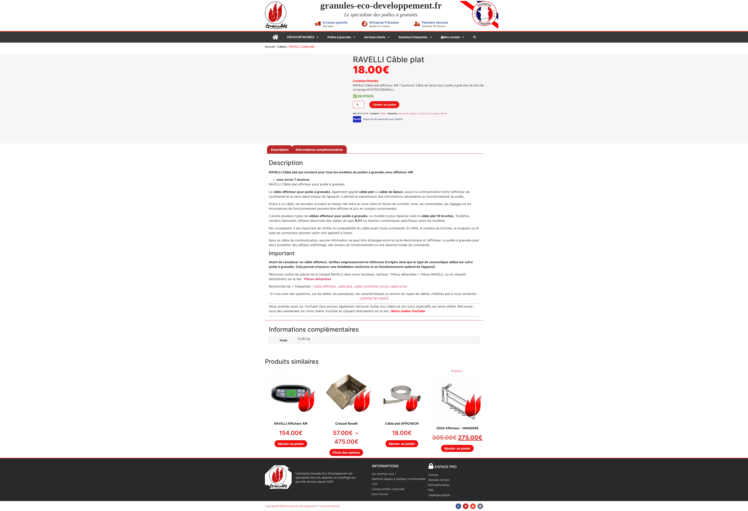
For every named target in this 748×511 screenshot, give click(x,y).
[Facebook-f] (458, 506)
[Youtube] (465, 506)
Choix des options (346, 452)
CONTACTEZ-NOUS (374, 298)
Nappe (436, 113)
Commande (403, 113)
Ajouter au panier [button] (291, 444)
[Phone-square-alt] (480, 506)
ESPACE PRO (446, 467)
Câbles (282, 46)
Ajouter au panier (384, 104)
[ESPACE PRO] (431, 466)
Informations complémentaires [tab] (319, 150)
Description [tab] (280, 150)
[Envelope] (473, 506)
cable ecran (398, 286)
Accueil (270, 46)
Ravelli (443, 113)
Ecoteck (421, 113)
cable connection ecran (370, 286)
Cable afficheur (324, 286)
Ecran (429, 113)
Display (413, 113)
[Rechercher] (474, 37)
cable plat (345, 286)
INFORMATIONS (385, 466)
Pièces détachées (317, 279)
